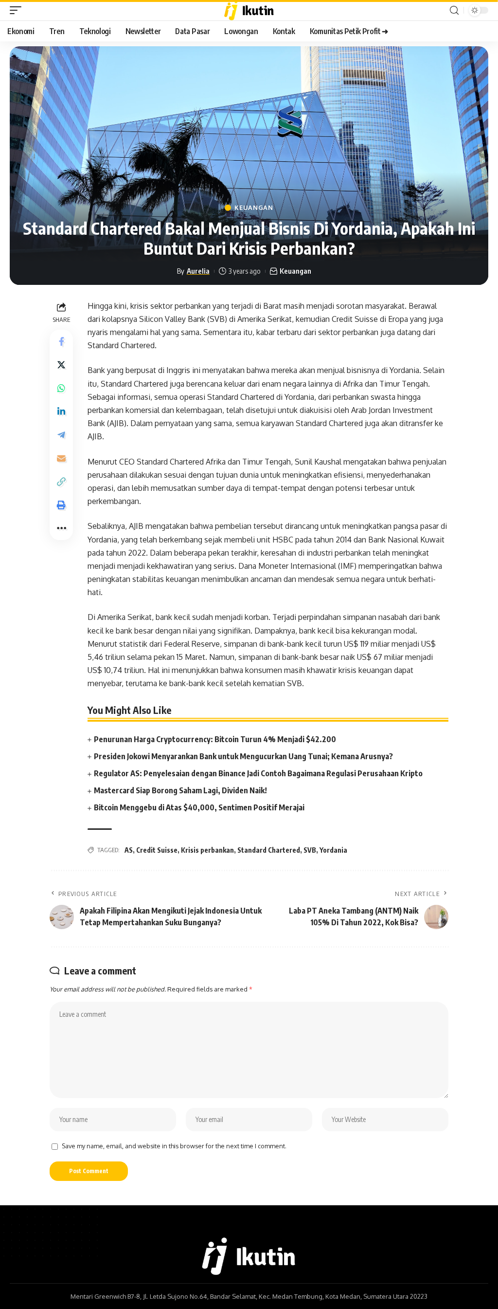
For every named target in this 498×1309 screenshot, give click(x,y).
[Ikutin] (249, 10)
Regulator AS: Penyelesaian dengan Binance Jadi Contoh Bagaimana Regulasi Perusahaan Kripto (258, 773)
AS (128, 850)
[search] (454, 10)
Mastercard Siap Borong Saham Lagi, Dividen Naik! (180, 790)
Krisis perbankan (207, 850)
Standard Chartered (268, 850)
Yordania (333, 850)
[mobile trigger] (18, 10)
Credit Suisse (157, 850)
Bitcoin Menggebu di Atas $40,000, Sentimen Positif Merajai (199, 807)
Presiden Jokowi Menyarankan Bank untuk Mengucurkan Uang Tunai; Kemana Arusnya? (243, 756)
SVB (309, 850)
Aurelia (198, 270)
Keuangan (253, 208)
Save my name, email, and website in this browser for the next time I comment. (174, 1146)
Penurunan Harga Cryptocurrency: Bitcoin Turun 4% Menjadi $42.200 (215, 739)
